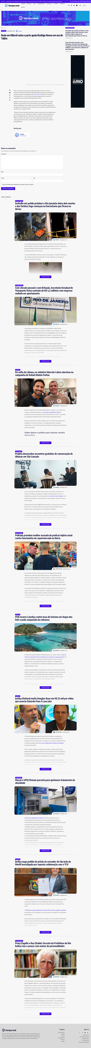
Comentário (4, 154)
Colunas (23, 3)
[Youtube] (85, 1033)
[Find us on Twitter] (69, 5)
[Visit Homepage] (12, 5)
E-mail (2, 178)
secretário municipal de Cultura (51, 412)
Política (29, 3)
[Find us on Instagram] (71, 5)
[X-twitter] (80, 1033)
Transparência (40, 3)
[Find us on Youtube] (76, 5)
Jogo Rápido (19, 451)
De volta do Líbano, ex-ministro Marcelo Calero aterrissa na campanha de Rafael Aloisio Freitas (49, 1)
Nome (2, 171)
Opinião (62, 3)
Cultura (56, 3)
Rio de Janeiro (19, 201)
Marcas (23, 7)
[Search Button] (80, 5)
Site (34, 178)
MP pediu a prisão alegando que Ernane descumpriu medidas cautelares (46, 910)
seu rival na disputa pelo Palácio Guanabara (51, 743)
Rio (34, 3)
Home (2, 27)
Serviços (49, 3)
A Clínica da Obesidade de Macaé (33, 818)
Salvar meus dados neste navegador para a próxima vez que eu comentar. (18, 184)
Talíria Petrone (37, 94)
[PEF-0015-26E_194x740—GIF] (78, 81)
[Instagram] (82, 1033)
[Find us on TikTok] (74, 5)
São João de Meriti (59, 929)
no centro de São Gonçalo (55, 496)
